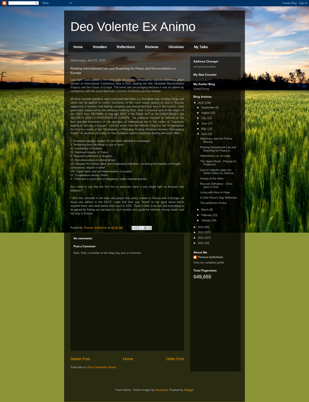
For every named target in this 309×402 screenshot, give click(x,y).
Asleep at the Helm (211, 178)
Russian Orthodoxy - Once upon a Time (216, 185)
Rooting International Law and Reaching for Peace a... (218, 149)
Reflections (126, 47)
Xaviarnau (161, 389)
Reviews (151, 47)
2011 (201, 243)
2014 (201, 227)
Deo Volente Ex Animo (132, 27)
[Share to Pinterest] (150, 228)
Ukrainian (176, 47)
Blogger (188, 389)
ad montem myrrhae (204, 66)
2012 (201, 237)
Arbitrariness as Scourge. (215, 155)
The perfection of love (213, 202)
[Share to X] (142, 228)
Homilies (100, 47)
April (204, 134)
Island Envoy (201, 88)
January (206, 220)
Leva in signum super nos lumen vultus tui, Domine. (217, 171)
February (207, 215)
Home (78, 47)
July (204, 118)
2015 (201, 102)
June (204, 123)
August (206, 112)
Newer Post (80, 359)
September (208, 107)
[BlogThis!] (138, 228)
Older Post (175, 359)
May (204, 128)
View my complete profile (208, 262)
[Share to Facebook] (146, 228)
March (205, 209)
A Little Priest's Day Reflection (218, 197)
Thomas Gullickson (210, 257)
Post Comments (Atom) (101, 367)
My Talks (201, 47)
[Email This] (134, 228)
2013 (201, 232)
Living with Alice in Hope (215, 192)
